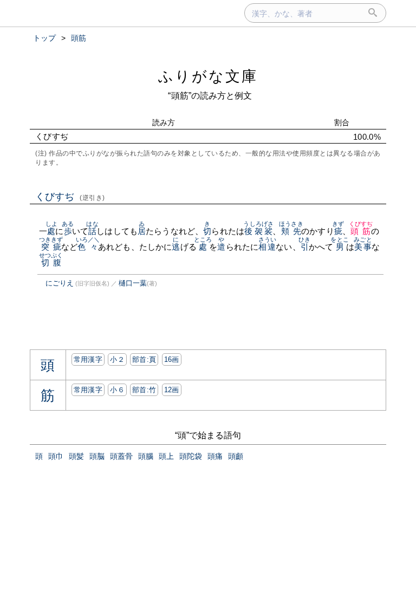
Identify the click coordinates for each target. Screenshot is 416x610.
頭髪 (76, 456)
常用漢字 (88, 359)
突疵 (51, 246)
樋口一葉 (133, 283)
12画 (171, 390)
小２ (117, 359)
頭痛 (215, 456)
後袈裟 (258, 231)
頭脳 (97, 456)
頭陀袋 (190, 456)
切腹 (51, 262)
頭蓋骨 (121, 456)
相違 (267, 246)
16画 (171, 359)
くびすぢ (70, 196)
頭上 (166, 456)
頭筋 (361, 231)
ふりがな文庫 (208, 76)
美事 (363, 246)
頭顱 (235, 456)
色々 (88, 246)
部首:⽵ (144, 390)
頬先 (291, 231)
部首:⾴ (144, 359)
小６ (117, 390)
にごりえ (60, 283)
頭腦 (145, 456)
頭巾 (55, 456)
